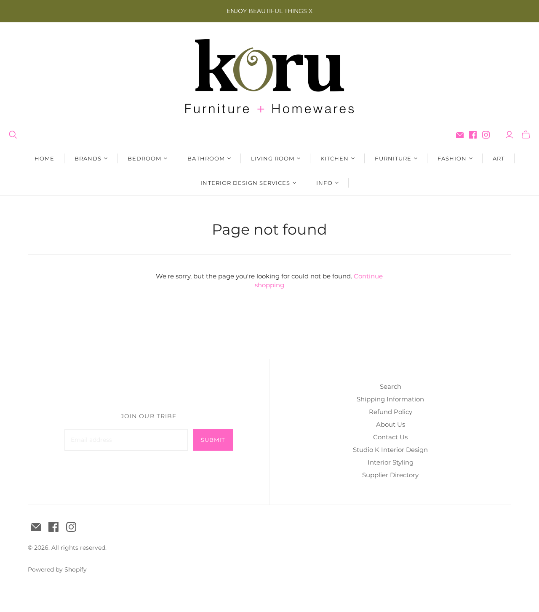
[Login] (509, 134)
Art (498, 158)
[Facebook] (473, 135)
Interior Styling (391, 462)
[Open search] (13, 135)
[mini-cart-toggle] (526, 134)
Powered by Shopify (57, 569)
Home (44, 158)
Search (390, 386)
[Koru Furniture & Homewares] (269, 76)
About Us (390, 424)
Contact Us (390, 437)
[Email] (460, 135)
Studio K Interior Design (390, 450)
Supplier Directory (390, 475)
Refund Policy (390, 412)
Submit (213, 439)
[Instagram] (486, 135)
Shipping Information (390, 399)
